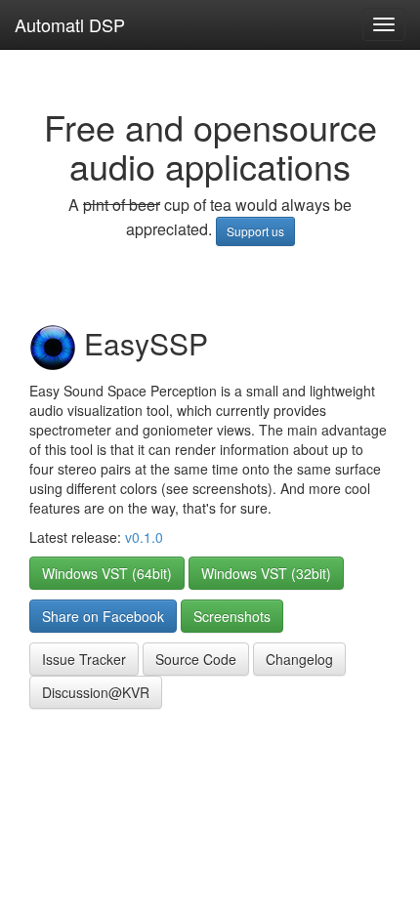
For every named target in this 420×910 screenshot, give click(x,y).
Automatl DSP (70, 24)
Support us (255, 231)
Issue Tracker (84, 659)
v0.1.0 (144, 537)
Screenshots (232, 616)
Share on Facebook (103, 616)
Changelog (299, 659)
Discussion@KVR (95, 692)
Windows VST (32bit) (266, 573)
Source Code (195, 659)
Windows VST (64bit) (107, 573)
